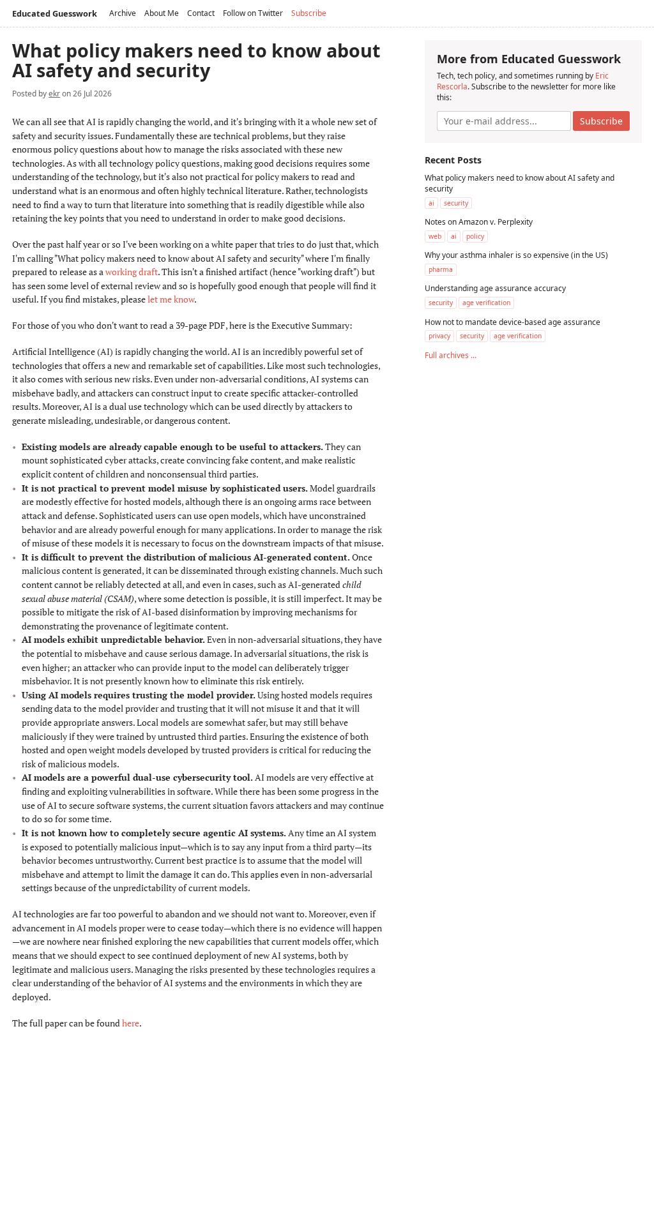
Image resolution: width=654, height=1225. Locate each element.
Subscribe (308, 13)
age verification (486, 302)
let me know (171, 299)
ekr (54, 93)
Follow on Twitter (253, 13)
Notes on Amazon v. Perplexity (479, 221)
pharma (441, 269)
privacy (439, 335)
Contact (201, 13)
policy (475, 236)
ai (431, 203)
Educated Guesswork (54, 13)
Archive (122, 13)
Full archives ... (450, 355)
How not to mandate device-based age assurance (512, 322)
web (435, 236)
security (456, 203)
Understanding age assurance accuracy (495, 288)
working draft (131, 272)
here (130, 1023)
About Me (161, 13)
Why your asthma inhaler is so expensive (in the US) (516, 255)
